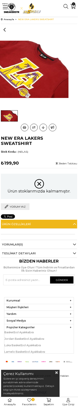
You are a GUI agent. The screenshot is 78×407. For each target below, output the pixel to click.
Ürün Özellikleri (16, 224)
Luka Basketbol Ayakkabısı (22, 345)
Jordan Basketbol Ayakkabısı (24, 338)
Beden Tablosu (67, 163)
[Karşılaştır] (34, 127)
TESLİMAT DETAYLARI (19, 253)
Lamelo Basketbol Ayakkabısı (24, 351)
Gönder (62, 280)
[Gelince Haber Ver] (52, 127)
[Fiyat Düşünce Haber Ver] (43, 127)
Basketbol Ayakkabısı (19, 332)
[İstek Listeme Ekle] (24, 127)
